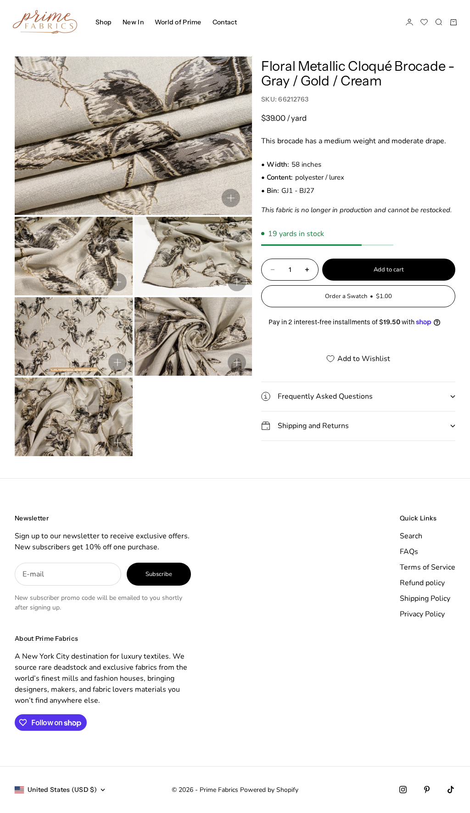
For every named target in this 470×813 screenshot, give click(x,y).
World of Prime (178, 22)
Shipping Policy (425, 598)
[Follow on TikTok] (450, 789)
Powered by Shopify (269, 789)
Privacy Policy (422, 614)
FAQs (409, 552)
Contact (225, 22)
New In (133, 22)
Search (411, 536)
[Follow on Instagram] (403, 789)
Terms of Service (427, 567)
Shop (103, 22)
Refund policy (422, 583)
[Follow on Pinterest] (426, 789)
